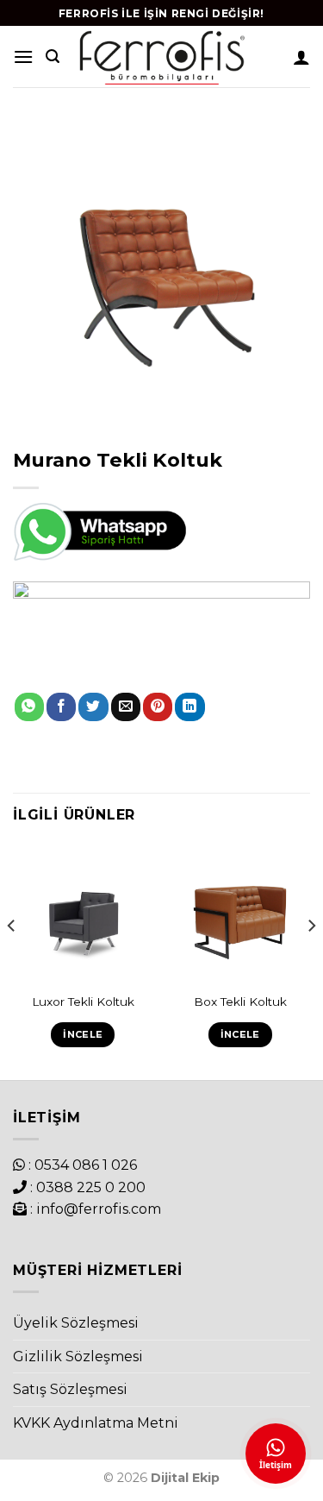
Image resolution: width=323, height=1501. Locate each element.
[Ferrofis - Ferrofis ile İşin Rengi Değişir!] (161, 56)
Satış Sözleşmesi (70, 1389)
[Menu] (23, 56)
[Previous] (12, 960)
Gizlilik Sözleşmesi (78, 1356)
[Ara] (52, 56)
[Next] (311, 960)
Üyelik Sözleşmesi (76, 1323)
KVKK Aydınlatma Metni (95, 1423)
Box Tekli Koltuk (240, 1001)
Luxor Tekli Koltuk (83, 1001)
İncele (82, 1034)
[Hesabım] (301, 57)
